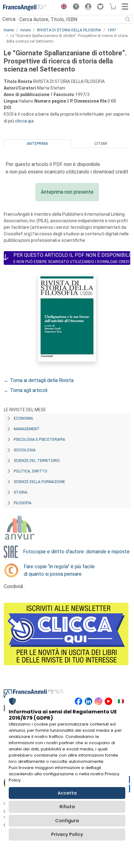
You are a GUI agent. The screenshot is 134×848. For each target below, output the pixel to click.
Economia (23, 418)
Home (9, 30)
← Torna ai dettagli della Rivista (39, 380)
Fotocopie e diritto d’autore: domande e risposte (76, 552)
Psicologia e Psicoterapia (39, 439)
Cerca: (9, 19)
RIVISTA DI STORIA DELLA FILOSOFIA (69, 30)
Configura (67, 821)
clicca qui (24, 120)
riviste (25, 30)
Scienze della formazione (39, 482)
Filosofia (22, 503)
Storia (20, 492)
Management (27, 429)
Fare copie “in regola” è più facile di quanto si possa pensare (59, 570)
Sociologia (25, 450)
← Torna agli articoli (25, 390)
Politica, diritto (30, 471)
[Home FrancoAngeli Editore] (25, 7)
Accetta (67, 793)
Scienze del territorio (37, 461)
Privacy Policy (67, 834)
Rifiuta (67, 807)
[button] (62, 7)
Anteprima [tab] (37, 143)
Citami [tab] (100, 143)
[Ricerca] (128, 19)
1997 (112, 30)
